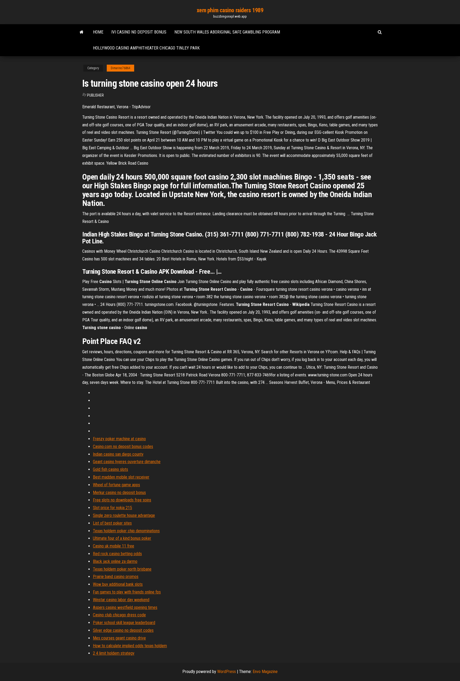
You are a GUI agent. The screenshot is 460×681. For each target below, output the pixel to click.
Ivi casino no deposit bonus (138, 32)
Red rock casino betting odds (117, 553)
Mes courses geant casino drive (119, 638)
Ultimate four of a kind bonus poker (122, 538)
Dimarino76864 (120, 68)
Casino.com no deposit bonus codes (123, 446)
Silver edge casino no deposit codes (123, 630)
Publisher (95, 95)
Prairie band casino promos (115, 576)
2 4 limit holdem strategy (113, 653)
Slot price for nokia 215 (112, 507)
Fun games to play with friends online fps (127, 592)
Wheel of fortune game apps (116, 484)
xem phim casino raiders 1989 (230, 10)
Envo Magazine (265, 671)
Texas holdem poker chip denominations (126, 530)
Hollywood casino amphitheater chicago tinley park (146, 48)
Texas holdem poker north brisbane (122, 569)
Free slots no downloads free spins (122, 500)
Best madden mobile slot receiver (121, 477)
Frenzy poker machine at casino (119, 438)
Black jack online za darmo (115, 561)
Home (98, 32)
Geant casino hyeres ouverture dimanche (127, 461)
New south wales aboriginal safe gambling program (227, 32)
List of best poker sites (112, 523)
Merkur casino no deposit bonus (119, 492)
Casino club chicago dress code (119, 614)
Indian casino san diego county (118, 454)
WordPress (226, 671)
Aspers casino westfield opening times (125, 607)
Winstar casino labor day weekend (121, 599)
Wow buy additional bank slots (118, 584)
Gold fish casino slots (110, 469)
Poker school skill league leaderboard (124, 622)
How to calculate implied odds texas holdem (130, 645)
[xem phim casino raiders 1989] (81, 32)
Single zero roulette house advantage (124, 515)
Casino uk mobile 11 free (113, 546)
